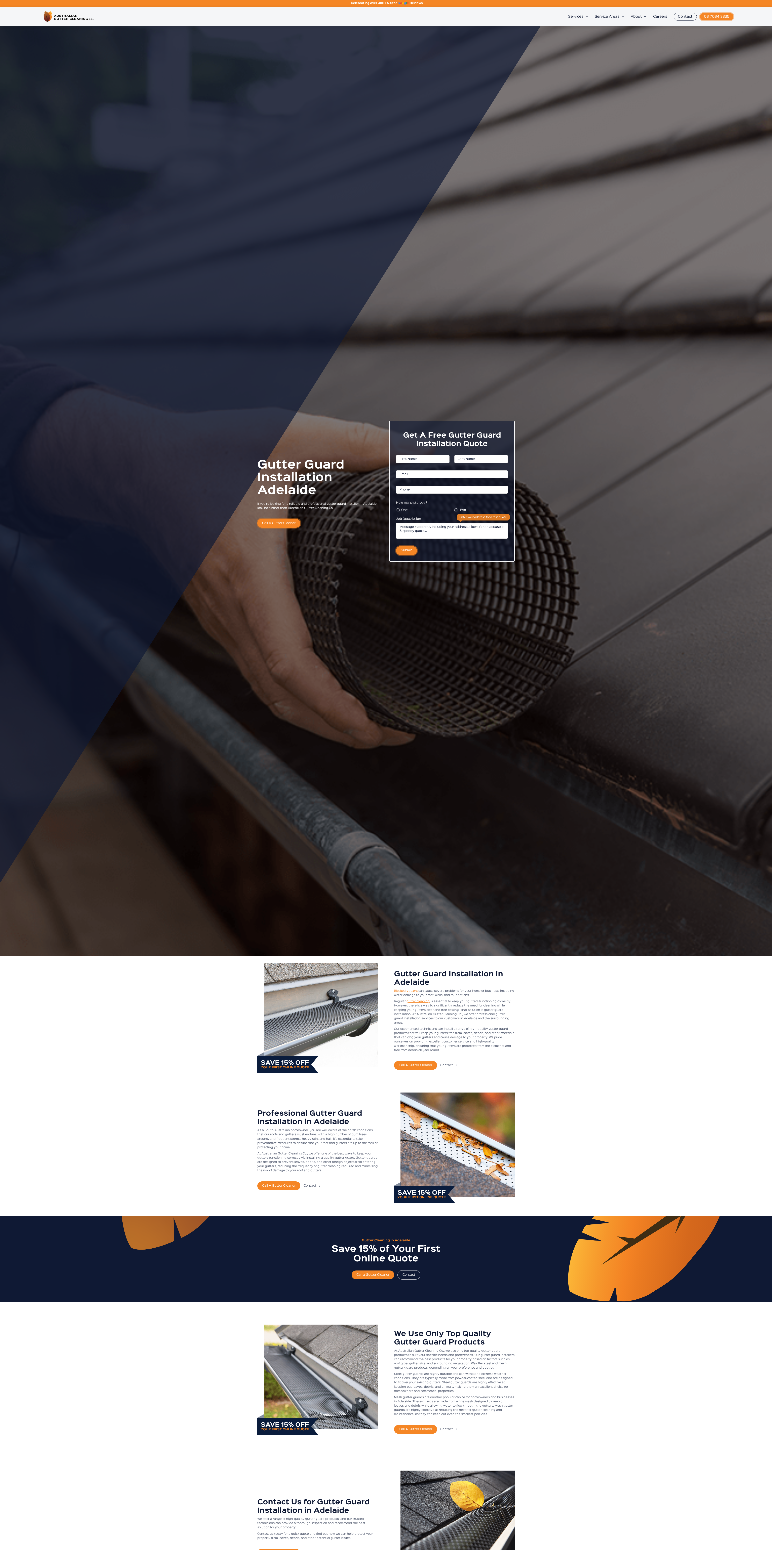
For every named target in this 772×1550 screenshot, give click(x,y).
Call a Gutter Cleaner (372, 1275)
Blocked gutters (406, 991)
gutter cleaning (418, 1001)
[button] (578, 16)
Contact (685, 16)
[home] (302, 16)
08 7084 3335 (716, 16)
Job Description (408, 519)
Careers (660, 16)
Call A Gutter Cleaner (279, 523)
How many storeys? (411, 503)
